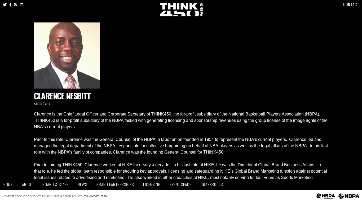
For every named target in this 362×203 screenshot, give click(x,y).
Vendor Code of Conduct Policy (27, 196)
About (27, 184)
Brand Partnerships (115, 184)
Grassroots (212, 184)
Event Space (180, 184)
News (82, 184)
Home (8, 184)
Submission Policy (68, 196)
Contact (351, 4)
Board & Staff (55, 184)
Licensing (152, 184)
